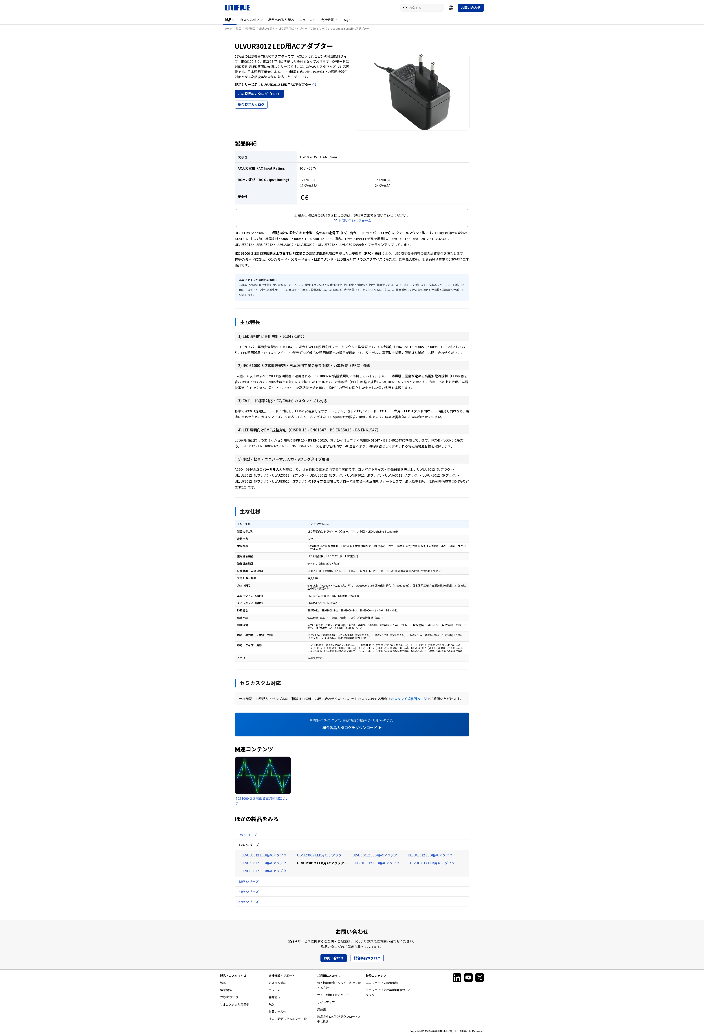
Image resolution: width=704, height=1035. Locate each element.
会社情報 (327, 19)
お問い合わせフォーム (354, 220)
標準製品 (226, 990)
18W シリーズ (248, 881)
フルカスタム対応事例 (234, 1004)
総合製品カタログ (251, 104)
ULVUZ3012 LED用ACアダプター (321, 855)
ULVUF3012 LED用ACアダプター (434, 862)
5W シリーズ (247, 834)
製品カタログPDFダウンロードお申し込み (339, 1019)
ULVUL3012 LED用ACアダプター (379, 862)
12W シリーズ (248, 844)
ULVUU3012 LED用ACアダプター (265, 855)
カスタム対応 (250, 19)
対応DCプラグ (229, 997)
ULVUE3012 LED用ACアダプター (376, 855)
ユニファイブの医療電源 (382, 982)
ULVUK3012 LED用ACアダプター (265, 862)
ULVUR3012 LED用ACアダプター (322, 862)
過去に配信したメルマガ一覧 (288, 1018)
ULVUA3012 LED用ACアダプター (432, 855)
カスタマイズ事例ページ (409, 698)
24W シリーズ (248, 891)
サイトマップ (326, 1002)
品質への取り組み (281, 19)
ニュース (305, 19)
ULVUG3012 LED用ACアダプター (265, 870)
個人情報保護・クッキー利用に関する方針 (339, 985)
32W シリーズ (248, 901)
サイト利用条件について (333, 995)
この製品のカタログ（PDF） (259, 93)
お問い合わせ (471, 7)
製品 (228, 19)
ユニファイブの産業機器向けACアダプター (388, 992)
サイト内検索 (404, 8)
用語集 (321, 1009)
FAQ (345, 19)
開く (314, 84)
